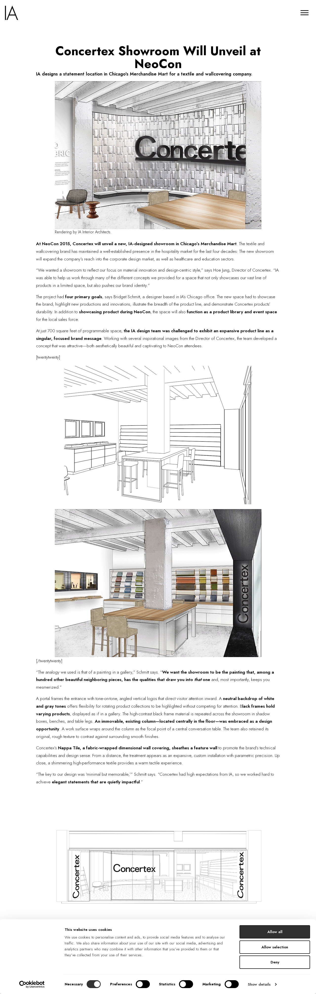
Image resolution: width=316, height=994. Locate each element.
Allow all (274, 932)
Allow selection (274, 947)
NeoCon (51, 243)
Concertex (84, 243)
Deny (275, 962)
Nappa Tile (69, 748)
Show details (259, 984)
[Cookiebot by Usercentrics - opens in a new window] (32, 984)
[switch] (143, 984)
